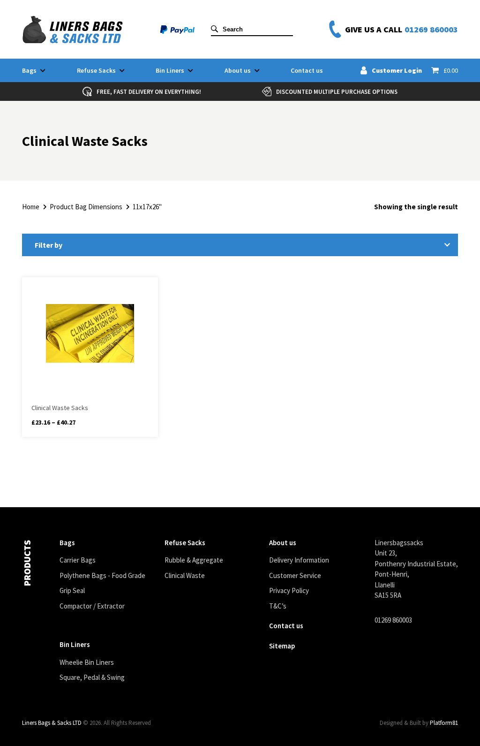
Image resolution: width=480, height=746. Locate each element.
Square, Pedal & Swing (92, 677)
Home (30, 206)
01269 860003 (431, 29)
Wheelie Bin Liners (87, 662)
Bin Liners (170, 70)
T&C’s (277, 605)
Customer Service (295, 575)
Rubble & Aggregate (194, 560)
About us (238, 70)
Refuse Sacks (96, 70)
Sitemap (282, 645)
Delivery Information (299, 560)
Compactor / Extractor (92, 605)
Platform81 (444, 723)
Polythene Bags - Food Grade (102, 575)
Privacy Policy (289, 590)
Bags (29, 70)
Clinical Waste (185, 575)
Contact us (307, 70)
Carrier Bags (78, 560)
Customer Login (397, 70)
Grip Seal (72, 590)
